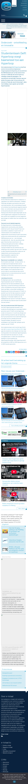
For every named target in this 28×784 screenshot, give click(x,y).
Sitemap (5, 769)
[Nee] (26, 778)
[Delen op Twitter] (11, 352)
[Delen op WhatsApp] (6, 352)
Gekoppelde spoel (7, 673)
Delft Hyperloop (16, 67)
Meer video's (21, 508)
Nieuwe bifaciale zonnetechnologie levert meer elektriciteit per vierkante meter (13, 389)
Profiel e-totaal (7, 745)
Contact (25, 7)
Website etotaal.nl (8, 753)
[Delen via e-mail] (26, 352)
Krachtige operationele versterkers (12, 675)
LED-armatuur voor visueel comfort (12, 682)
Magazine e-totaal (7, 747)
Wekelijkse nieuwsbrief (9, 751)
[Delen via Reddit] (16, 352)
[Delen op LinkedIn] (14, 352)
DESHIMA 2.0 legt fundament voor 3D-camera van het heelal (12, 405)
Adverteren (24, 5)
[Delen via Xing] (23, 352)
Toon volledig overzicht (17, 425)
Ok (14, 781)
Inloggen (24, 1)
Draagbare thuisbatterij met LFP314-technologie (12, 679)
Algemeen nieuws (14, 24)
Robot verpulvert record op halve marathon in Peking (13, 504)
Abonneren (24, 3)
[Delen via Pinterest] (19, 352)
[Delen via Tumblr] (21, 352)
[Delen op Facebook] (9, 352)
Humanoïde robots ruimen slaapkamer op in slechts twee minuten (12, 483)
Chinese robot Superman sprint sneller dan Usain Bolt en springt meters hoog (13, 460)
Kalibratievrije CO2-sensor (9, 685)
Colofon (25, 9)
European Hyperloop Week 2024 (14, 329)
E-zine (4, 749)
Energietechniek (6, 366)
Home (7, 24)
